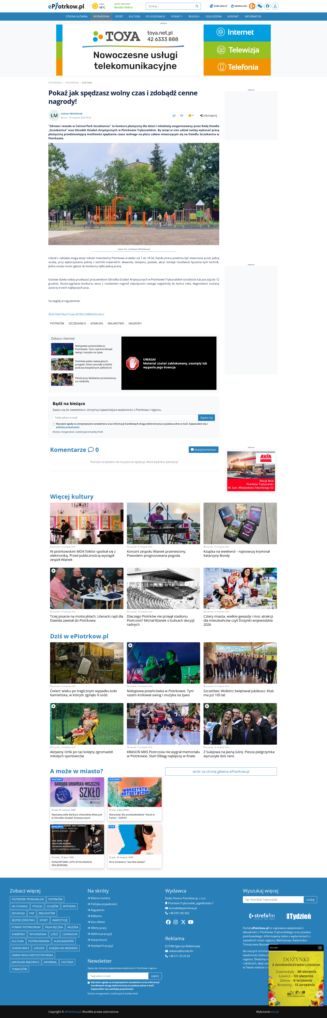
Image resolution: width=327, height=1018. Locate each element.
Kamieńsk (18, 934)
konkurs (96, 323)
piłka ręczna (54, 927)
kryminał (50, 962)
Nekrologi (241, 6)
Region (193, 16)
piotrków (57, 323)
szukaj (310, 900)
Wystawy (57, 779)
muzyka (72, 927)
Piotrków (55, 899)
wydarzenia (37, 934)
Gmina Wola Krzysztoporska (32, 955)
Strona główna (76, 16)
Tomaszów (19, 969)
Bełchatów (47, 913)
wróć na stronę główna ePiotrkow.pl (221, 771)
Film (111, 826)
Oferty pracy (99, 928)
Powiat (176, 16)
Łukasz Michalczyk (72, 113)
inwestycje (60, 920)
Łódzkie (39, 948)
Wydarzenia (101, 16)
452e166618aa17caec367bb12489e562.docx (76, 314)
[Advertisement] (251, 115)
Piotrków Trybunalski (28, 899)
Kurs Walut (220, 6)
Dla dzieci (115, 779)
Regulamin (97, 910)
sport (43, 920)
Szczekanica (77, 323)
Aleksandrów (64, 941)
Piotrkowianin (38, 941)
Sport (119, 16)
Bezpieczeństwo (23, 920)
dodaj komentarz (205, 450)
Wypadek (69, 906)
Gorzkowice (20, 948)
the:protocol (99, 940)
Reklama (96, 916)
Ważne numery (100, 898)
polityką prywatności (67, 427)
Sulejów (52, 906)
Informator (253, 16)
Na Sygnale (20, 906)
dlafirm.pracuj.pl (101, 934)
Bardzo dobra (123, 7)
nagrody (135, 323)
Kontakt (233, 16)
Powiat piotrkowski (26, 927)
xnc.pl (275, 1012)
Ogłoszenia (214, 16)
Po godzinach (155, 16)
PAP (31, 913)
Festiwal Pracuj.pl (102, 946)
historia (67, 962)
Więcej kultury (72, 496)
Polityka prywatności (104, 904)
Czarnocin (69, 934)
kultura (18, 941)
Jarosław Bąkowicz (25, 962)
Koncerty (57, 826)
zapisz (155, 976)
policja (37, 906)
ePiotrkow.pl (55, 82)
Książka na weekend (63, 948)
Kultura (134, 16)
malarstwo (116, 323)
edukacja (18, 913)
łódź (54, 934)
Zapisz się (206, 417)
